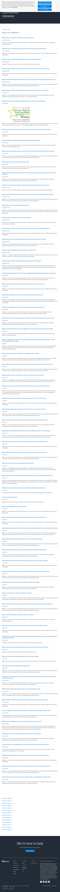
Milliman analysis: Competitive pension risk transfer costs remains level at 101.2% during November (24, 48)
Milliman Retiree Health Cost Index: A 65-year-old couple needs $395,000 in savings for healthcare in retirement (27, 364)
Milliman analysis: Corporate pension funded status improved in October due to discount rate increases (25, 90)
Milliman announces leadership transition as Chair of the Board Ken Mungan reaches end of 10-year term (25, 185)
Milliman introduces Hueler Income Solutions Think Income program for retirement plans (23, 375)
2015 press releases (6, 817)
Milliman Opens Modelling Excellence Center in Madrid (14, 506)
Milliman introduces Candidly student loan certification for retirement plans (19, 250)
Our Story (15, 863)
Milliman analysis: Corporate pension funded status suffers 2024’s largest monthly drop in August (24, 239)
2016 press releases (6, 815)
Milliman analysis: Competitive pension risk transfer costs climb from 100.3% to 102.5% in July (23, 284)
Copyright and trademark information (6, 885)
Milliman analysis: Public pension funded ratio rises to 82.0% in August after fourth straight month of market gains (27, 194)
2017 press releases (6, 812)
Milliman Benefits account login (46, 885)
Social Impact (15, 865)
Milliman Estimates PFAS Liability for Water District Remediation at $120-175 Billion (20, 353)
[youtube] (46, 882)
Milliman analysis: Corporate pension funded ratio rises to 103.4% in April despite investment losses (24, 549)
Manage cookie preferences (44, 2)
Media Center (15, 867)
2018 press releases (6, 810)
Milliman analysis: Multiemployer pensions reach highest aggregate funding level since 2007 (22, 294)
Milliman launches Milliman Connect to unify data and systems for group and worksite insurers (23, 307)
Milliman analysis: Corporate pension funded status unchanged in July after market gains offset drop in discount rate (28, 318)
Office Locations (16, 869)
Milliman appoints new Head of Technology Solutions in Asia (15, 162)
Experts (14, 871)
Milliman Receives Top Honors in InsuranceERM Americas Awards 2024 (18, 463)
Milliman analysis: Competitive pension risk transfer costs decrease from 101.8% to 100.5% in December (25, 755)
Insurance (24, 865)
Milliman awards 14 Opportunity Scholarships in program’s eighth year (18, 37)
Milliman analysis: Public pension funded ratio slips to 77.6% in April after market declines (22, 539)
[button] (41, 882)
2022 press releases (6, 800)
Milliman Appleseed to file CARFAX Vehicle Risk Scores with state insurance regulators (21, 140)
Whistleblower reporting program (25, 885)
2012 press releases (6, 824)
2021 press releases (6, 803)
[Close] (58, 6)
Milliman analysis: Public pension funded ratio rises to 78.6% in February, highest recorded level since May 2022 (27, 603)
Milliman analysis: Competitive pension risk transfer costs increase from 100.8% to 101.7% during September (26, 129)
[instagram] (49, 882)
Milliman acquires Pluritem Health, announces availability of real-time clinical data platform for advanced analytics (27, 328)
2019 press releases (6, 808)
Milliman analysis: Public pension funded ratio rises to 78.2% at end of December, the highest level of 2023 (26, 766)
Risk (23, 870)
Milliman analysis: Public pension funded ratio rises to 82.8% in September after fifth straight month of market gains (28, 151)
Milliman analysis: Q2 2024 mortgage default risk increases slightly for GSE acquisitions (21, 260)
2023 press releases (6, 798)
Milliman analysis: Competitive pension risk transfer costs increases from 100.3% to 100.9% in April (24, 517)
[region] (30, 6)
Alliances (15, 873)
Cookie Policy (14, 7)
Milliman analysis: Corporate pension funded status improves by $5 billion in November (21, 59)
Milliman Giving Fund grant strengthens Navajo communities (15, 205)
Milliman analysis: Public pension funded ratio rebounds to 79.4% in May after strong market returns (24, 452)
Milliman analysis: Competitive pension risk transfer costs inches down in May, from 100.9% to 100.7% (25, 441)
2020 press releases (6, 805)
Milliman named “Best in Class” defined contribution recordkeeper (17, 593)
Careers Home (34, 863)
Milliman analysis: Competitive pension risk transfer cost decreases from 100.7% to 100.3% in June (24, 398)
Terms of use (13, 885)
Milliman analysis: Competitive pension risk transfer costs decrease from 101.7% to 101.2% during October (26, 68)
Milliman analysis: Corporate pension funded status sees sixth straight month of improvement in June (25, 420)
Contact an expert (30, 850)
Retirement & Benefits (24, 868)
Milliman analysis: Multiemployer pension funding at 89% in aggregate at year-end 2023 (21, 721)
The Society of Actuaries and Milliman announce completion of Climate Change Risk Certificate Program (25, 744)
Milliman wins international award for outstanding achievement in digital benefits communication (23, 487)
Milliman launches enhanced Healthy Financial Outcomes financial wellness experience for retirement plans (26, 430)
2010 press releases (6, 829)
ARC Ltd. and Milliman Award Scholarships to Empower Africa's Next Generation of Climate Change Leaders (26, 710)
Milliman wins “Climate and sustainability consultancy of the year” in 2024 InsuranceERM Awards (23, 101)
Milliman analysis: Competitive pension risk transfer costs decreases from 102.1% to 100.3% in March (25, 560)
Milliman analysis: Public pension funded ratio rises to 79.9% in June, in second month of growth (23, 409)
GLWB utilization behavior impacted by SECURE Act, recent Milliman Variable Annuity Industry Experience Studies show (29, 273)
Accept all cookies (44, 9)
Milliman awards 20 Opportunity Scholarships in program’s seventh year (18, 614)
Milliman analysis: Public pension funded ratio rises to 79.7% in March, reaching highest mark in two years (25, 571)
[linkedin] (43, 882)
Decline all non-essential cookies (45, 6)
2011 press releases (6, 827)
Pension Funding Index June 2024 (9, 497)
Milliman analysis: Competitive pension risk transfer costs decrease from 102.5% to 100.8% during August (26, 228)
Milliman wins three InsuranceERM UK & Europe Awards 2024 (16, 665)
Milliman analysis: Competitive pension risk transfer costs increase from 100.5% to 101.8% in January (25, 699)
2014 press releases (6, 820)
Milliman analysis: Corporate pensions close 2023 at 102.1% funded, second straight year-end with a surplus (26, 777)
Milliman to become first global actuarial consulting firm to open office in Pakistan (20, 656)
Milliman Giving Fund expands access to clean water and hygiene (16, 217)
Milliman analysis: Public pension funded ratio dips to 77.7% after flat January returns (21, 688)
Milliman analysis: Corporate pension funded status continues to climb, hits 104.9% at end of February (25, 647)
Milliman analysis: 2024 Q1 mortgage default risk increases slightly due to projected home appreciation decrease (27, 475)
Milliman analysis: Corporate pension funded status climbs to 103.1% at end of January (21, 733)
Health (23, 863)
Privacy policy (18, 885)
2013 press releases (6, 822)
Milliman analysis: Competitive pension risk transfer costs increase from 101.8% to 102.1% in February (25, 625)
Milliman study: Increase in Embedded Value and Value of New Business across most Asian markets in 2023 (26, 386)
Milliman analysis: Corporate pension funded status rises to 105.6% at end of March (21, 582)
